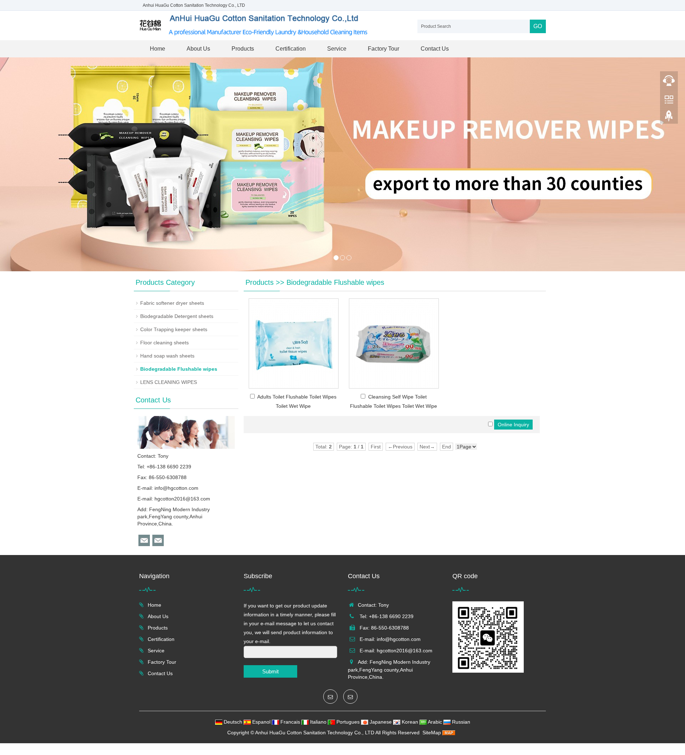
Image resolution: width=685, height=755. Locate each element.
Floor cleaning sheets (164, 342)
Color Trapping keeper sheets (173, 329)
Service (336, 49)
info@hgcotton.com (176, 488)
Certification (290, 49)
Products (243, 49)
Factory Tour (383, 49)
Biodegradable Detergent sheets (176, 316)
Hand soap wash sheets (167, 356)
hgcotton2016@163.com (182, 499)
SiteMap (431, 732)
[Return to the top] (669, 118)
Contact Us (435, 49)
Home (157, 49)
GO (537, 26)
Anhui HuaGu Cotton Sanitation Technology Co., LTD (314, 732)
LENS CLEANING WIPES (168, 382)
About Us (198, 49)
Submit (270, 671)
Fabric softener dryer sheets (172, 303)
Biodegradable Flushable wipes (335, 282)
